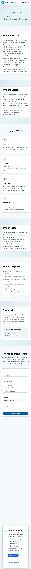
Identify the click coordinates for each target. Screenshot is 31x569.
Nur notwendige (13, 559)
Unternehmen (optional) (9, 391)
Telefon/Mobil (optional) (9, 385)
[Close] (26, 530)
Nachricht (5, 404)
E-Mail (4, 378)
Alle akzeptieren (13, 555)
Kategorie (5, 397)
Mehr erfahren (15, 562)
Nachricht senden (15, 413)
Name (4, 372)
